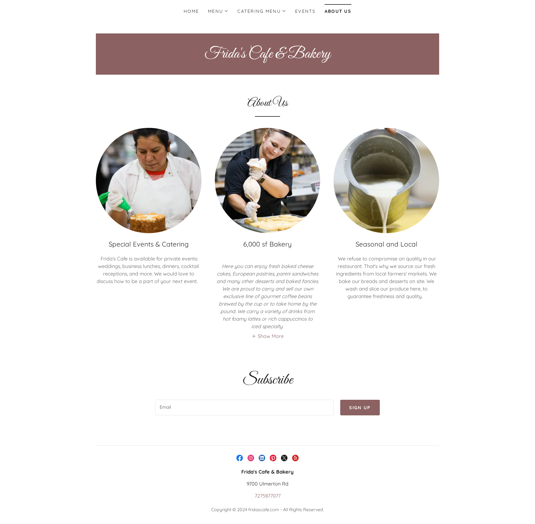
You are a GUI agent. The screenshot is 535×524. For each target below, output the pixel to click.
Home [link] (191, 11)
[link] (267, 56)
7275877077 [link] (268, 496)
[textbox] (244, 407)
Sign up (360, 407)
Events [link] (305, 11)
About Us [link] (338, 11)
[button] (218, 11)
